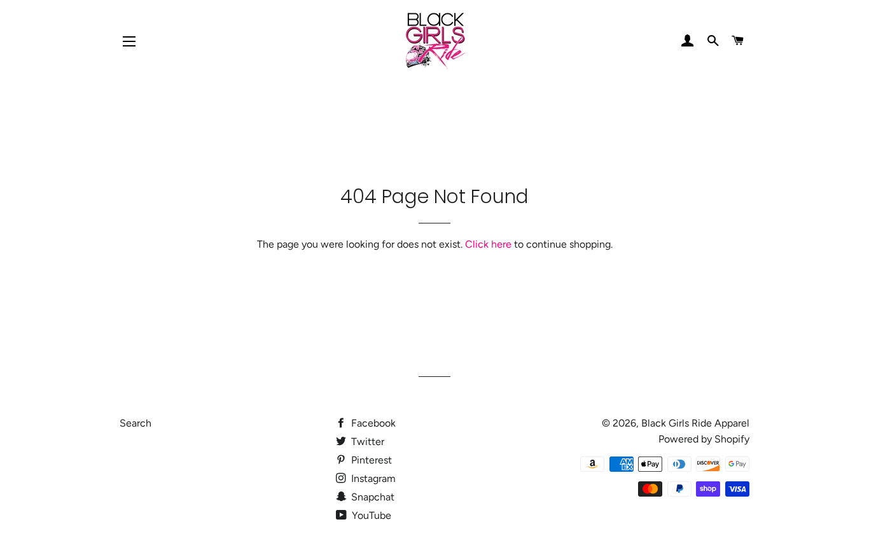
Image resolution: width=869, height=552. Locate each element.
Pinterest (370, 460)
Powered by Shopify (703, 439)
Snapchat (371, 497)
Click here (488, 244)
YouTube (370, 515)
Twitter (366, 441)
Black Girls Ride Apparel (695, 423)
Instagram (372, 478)
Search (135, 423)
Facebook (372, 423)
